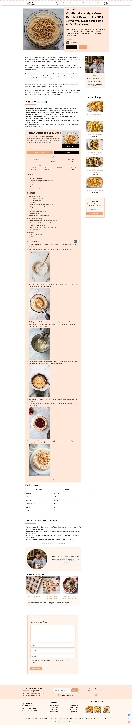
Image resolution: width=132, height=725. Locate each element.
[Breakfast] (71, 2)
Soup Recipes (54, 713)
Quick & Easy (73, 709)
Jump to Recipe (71, 47)
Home (68, 9)
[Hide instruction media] (78, 241)
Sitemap (105, 718)
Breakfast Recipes (54, 706)
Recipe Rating (34, 622)
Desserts (89, 4)
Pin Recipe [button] (67, 152)
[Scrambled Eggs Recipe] (94, 126)
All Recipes (56, 4)
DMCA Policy (88, 718)
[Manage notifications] (129, 722)
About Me (27, 718)
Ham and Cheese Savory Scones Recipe (95, 115)
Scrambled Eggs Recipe (95, 134)
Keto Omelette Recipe (95, 152)
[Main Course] (98, 2)
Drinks (77, 4)
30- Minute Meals (73, 706)
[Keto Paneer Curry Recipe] (94, 182)
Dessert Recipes (54, 709)
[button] (103, 3)
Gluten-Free (74, 713)
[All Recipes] (56, 2)
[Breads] (64, 2)
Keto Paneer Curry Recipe (95, 190)
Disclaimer (97, 718)
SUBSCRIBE (95, 213)
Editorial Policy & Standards (59, 718)
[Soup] (83, 2)
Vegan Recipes (73, 711)
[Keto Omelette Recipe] (94, 144)
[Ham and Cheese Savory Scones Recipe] (94, 106)
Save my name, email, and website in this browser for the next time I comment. (51, 661)
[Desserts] (89, 2)
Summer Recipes (73, 707)
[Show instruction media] (75, 241)
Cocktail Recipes (54, 711)
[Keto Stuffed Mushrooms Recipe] (94, 162)
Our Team (35, 718)
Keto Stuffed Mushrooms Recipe (95, 171)
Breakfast (70, 4)
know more (65, 562)
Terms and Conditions (76, 718)
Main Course (98, 4)
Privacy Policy (44, 718)
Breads (64, 4)
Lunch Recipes (54, 707)
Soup (83, 4)
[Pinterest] (96, 695)
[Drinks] (77, 2)
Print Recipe (83, 47)
